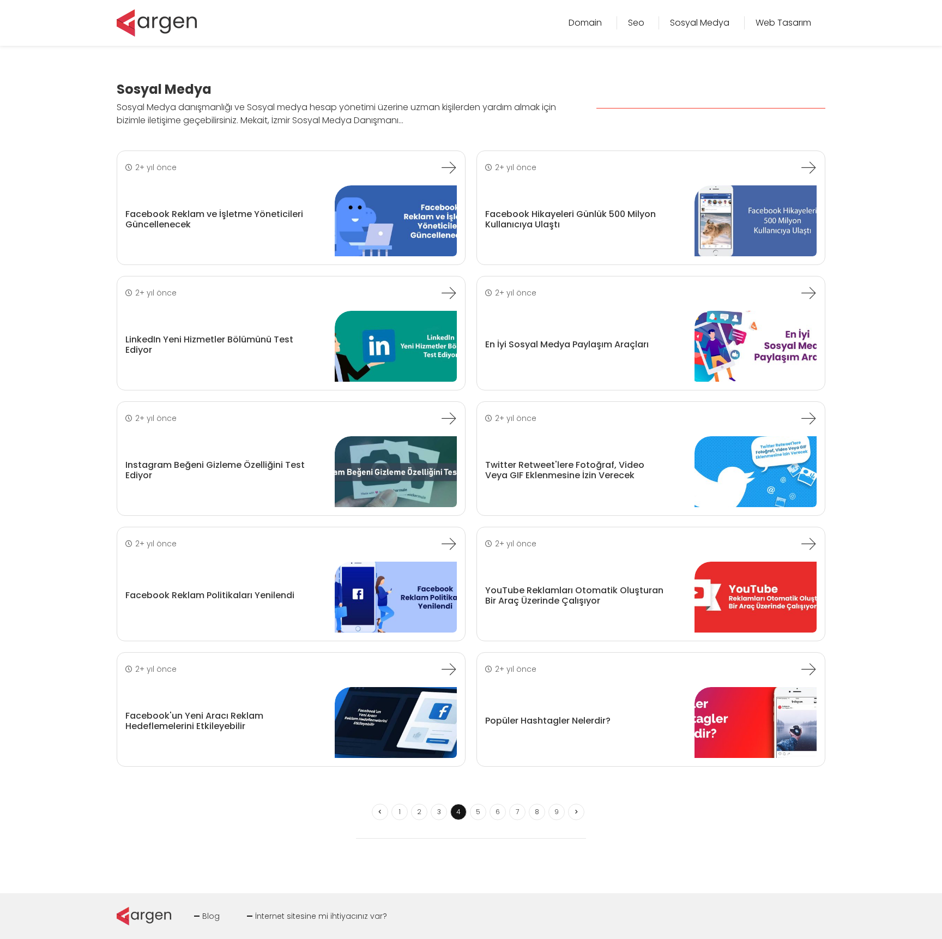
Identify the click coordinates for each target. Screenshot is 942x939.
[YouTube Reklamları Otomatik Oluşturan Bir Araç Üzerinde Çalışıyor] (808, 543)
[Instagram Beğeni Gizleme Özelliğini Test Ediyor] (448, 418)
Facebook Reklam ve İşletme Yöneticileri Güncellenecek (214, 219)
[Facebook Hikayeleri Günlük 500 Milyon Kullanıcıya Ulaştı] (808, 167)
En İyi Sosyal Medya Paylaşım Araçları (567, 344)
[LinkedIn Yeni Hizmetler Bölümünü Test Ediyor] (448, 293)
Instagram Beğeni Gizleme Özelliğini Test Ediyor (215, 470)
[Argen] (157, 22)
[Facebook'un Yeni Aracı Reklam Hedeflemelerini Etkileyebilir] (448, 669)
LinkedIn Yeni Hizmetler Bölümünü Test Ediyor (209, 344)
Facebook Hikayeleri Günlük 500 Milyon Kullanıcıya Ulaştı (570, 219)
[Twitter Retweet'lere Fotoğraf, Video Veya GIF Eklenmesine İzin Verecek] (808, 418)
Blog (211, 916)
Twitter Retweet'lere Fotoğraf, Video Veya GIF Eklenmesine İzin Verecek (564, 470)
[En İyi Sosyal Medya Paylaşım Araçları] (808, 293)
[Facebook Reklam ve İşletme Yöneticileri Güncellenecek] (448, 167)
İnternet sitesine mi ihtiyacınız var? (321, 916)
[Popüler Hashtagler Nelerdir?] (808, 669)
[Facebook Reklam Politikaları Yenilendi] (448, 543)
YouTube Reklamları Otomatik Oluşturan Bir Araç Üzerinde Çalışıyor (574, 595)
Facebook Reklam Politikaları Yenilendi (209, 595)
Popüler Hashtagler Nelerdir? (548, 720)
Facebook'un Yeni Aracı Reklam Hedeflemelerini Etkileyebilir (194, 720)
